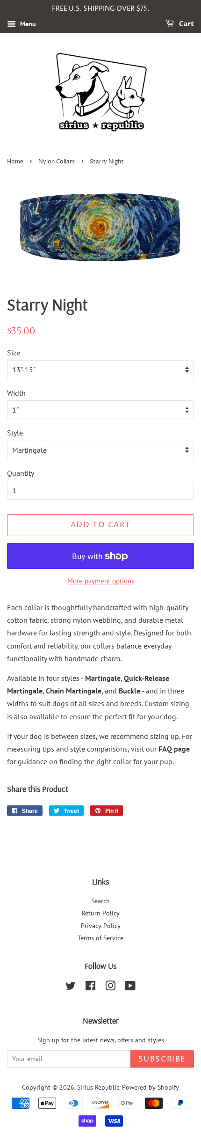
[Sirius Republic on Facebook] (90, 987)
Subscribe (162, 1059)
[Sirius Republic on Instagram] (110, 987)
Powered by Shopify (150, 1087)
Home (15, 162)
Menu (27, 24)
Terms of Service (100, 938)
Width (16, 393)
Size (13, 352)
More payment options (100, 580)
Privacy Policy (101, 926)
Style (15, 432)
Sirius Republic (98, 1087)
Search (100, 901)
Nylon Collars (56, 162)
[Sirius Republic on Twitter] (70, 987)
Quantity (20, 473)
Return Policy (101, 913)
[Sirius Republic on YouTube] (130, 987)
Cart (186, 24)
